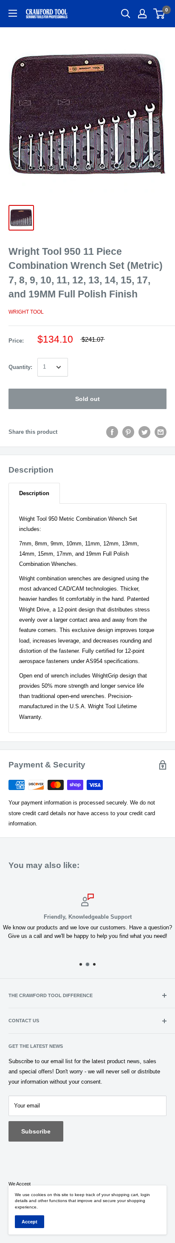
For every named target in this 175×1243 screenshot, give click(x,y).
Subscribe (36, 1131)
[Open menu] (12, 13)
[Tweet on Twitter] (144, 432)
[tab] (34, 493)
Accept (29, 1221)
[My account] (142, 13)
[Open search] (125, 13)
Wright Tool (26, 312)
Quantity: (20, 367)
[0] (159, 14)
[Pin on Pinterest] (128, 432)
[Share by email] (161, 432)
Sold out (87, 398)
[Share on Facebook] (112, 432)
